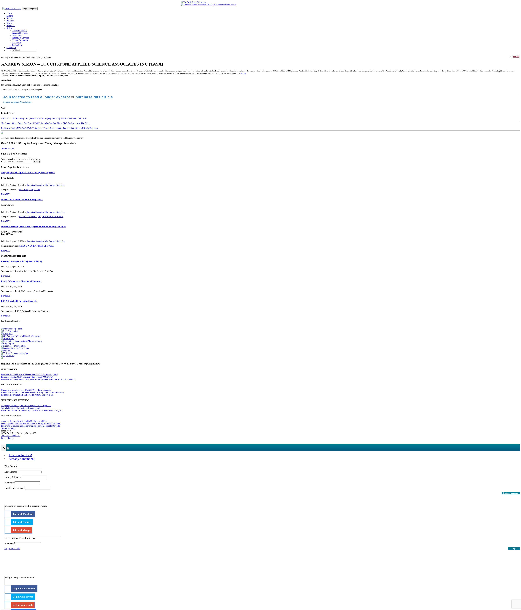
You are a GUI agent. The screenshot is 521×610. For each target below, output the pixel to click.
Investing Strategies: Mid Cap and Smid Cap (46, 185)
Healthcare (16, 43)
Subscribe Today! (8, 428)
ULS (46, 246)
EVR (54, 216)
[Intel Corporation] (9, 331)
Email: (4, 161)
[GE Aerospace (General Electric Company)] (20, 336)
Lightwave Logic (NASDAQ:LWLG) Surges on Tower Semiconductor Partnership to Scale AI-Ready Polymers (49, 128)
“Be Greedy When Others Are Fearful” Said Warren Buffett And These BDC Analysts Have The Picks (45, 123)
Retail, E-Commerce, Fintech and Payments (21, 281)
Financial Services (20, 33)
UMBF (37, 189)
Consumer (16, 35)
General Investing (19, 30)
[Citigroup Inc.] (8, 343)
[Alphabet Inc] (7, 355)
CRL (26, 189)
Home (9, 13)
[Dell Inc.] (6, 351)
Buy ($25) (5, 194)
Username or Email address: (20, 537)
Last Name (10, 471)
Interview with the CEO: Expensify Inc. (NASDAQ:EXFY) (27, 377)
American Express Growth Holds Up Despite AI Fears (24, 421)
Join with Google (22, 530)
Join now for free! (20, 455)
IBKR (49, 216)
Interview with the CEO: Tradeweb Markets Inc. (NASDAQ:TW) (29, 374)
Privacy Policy (7, 438)
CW (39, 216)
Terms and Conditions (10, 435)
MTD (40, 246)
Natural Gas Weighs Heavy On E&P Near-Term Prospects (26, 390)
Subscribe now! (8, 148)
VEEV (51, 246)
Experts (10, 16)
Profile (243, 73)
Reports (10, 18)
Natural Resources (20, 40)
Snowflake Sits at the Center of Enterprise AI (22, 199)
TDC (28, 216)
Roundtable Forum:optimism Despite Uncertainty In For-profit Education (32, 392)
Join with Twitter (22, 522)
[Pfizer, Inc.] (6, 333)
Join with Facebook (23, 514)
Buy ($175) (6, 276)
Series (9, 28)
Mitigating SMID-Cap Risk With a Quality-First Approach (28, 172)
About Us (11, 25)
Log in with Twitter (23, 596)
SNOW (22, 216)
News (9, 23)
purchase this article (94, 97)
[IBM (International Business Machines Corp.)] (21, 341)
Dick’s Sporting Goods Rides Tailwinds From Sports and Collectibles (31, 423)
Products (10, 21)
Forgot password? (12, 548)
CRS (44, 216)
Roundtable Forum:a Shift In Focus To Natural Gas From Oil (27, 395)
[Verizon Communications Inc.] (15, 353)
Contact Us (11, 47)
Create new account (511, 493)
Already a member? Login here (17, 102)
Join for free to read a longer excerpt (36, 97)
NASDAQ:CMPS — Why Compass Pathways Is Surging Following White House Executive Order (44, 118)
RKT (35, 246)
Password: (10, 543)
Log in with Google (23, 604)
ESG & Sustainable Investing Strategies (19, 301)
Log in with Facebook (24, 588)
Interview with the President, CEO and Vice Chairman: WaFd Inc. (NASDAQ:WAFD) (38, 379)
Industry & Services (20, 38)
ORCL (34, 216)
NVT (21, 189)
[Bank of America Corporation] (15, 348)
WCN (30, 246)
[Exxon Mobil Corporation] (13, 346)
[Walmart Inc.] (7, 338)
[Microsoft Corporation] (11, 329)
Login (516, 57)
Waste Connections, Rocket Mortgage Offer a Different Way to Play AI (33, 226)
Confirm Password (14, 487)
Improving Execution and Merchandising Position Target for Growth (30, 426)
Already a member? (22, 459)
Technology (17, 45)
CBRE (60, 216)
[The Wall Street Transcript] (193, 2)
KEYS (24, 246)
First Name (10, 466)
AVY (31, 189)
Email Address (12, 477)
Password (9, 482)
